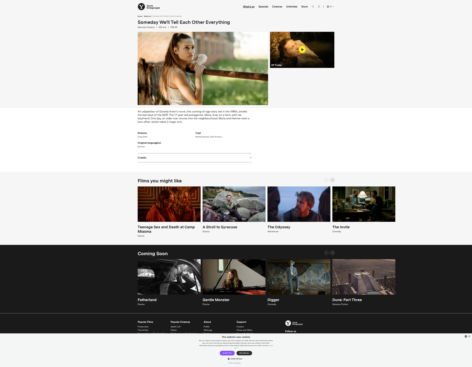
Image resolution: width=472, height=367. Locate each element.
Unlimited (291, 6)
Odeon (174, 330)
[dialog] (236, 350)
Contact (240, 327)
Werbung (208, 330)
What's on (249, 6)
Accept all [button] (227, 353)
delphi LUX (176, 327)
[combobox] (466, 336)
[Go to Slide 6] (207, 102)
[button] (203, 68)
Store (304, 6)
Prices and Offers (244, 330)
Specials (263, 6)
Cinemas (277, 6)
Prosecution (143, 327)
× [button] (469, 336)
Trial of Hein (143, 330)
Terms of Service (234, 363)
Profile (206, 327)
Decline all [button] (244, 353)
